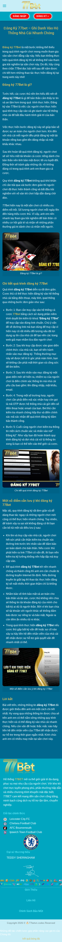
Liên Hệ (31, 900)
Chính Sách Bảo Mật (31, 911)
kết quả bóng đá (31, 938)
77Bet (16, 314)
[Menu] (4, 6)
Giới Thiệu (31, 889)
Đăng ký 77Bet (11, 47)
